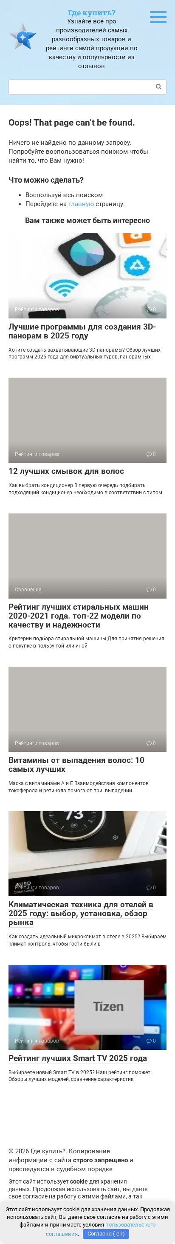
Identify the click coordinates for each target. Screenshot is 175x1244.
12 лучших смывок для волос (66, 471)
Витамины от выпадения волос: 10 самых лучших (76, 764)
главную (81, 204)
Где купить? (92, 12)
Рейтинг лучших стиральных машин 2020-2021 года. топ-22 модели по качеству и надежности (78, 616)
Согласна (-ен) (106, 1233)
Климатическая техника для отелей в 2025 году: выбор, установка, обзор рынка (80, 913)
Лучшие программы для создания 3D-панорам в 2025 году (82, 331)
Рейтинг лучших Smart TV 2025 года (77, 1058)
